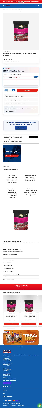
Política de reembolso (13, 405)
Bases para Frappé (6, 361)
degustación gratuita (27, 242)
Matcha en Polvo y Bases (7, 366)
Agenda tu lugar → (21, 127)
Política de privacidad (21, 405)
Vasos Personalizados (6, 373)
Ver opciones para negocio (10, 111)
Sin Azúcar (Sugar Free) (7, 369)
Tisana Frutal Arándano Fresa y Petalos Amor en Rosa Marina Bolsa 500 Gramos (29, 316)
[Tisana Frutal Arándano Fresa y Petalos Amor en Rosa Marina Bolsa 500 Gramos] (29, 304)
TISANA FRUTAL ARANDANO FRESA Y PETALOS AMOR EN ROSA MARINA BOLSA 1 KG (11, 316)
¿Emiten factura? (6, 276)
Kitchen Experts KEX (7, 403)
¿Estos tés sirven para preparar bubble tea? (10, 257)
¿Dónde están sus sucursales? (8, 279)
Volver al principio (20, 346)
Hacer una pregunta (33, 137)
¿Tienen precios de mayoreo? (8, 271)
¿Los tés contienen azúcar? (8, 262)
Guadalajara (14, 378)
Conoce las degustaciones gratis (11, 155)
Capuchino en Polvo (6, 364)
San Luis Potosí (5, 378)
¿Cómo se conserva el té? (7, 265)
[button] (38, 5)
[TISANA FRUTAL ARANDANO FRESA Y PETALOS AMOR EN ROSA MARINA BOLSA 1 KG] (11, 304)
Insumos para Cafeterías (7, 359)
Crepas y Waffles (6, 370)
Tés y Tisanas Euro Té (6, 368)
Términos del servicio (5, 405)
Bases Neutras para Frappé (7, 363)
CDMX (10, 378)
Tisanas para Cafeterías (7, 365)
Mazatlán (7, 380)
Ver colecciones (21, 288)
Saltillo (4, 380)
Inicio (3, 9)
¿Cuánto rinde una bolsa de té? (8, 259)
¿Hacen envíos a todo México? (8, 268)
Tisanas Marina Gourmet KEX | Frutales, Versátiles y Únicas (13, 9)
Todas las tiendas (13, 380)
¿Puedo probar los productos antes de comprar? (11, 274)
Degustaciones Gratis (6, 375)
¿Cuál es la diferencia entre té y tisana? (10, 254)
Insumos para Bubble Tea (7, 360)
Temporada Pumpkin (6, 374)
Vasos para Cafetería (6, 371)
